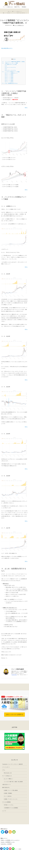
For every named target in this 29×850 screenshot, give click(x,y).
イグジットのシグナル (10, 70)
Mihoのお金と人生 (8, 772)
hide (14, 59)
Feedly (14, 832)
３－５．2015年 (9, 78)
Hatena (7, 848)
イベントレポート (6, 767)
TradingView (14, 674)
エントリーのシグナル (10, 67)
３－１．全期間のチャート (11, 73)
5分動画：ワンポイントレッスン (11, 799)
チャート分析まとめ (8, 7)
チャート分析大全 (7, 796)
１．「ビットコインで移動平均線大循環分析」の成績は (13, 61)
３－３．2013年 (9, 76)
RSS (10, 832)
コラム (3, 770)
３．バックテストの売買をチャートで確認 (10, 71)
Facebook (1, 848)
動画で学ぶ (17, 7)
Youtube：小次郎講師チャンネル (8, 842)
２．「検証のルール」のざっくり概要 (10, 63)
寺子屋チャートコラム (8, 804)
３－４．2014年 (9, 77)
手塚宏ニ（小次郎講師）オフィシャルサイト (10, 840)
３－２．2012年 (9, 74)
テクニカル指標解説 (6, 802)
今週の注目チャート (6, 784)
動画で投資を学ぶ (6, 787)
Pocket (10, 848)
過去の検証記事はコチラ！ (7, 48)
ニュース (4, 810)
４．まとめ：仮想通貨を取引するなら (10, 83)
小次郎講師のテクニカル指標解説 (11, 807)
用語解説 (24, 7)
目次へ (26, 107)
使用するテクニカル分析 (11, 64)
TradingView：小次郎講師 (6, 843)
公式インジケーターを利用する (14, 714)
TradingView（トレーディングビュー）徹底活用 (12, 764)
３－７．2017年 (9, 81)
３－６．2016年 (9, 80)
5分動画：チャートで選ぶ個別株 (11, 790)
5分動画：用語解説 (8, 793)
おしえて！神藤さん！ (8, 778)
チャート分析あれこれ (19, 25)
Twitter (4, 848)
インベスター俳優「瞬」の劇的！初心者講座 (13, 781)
